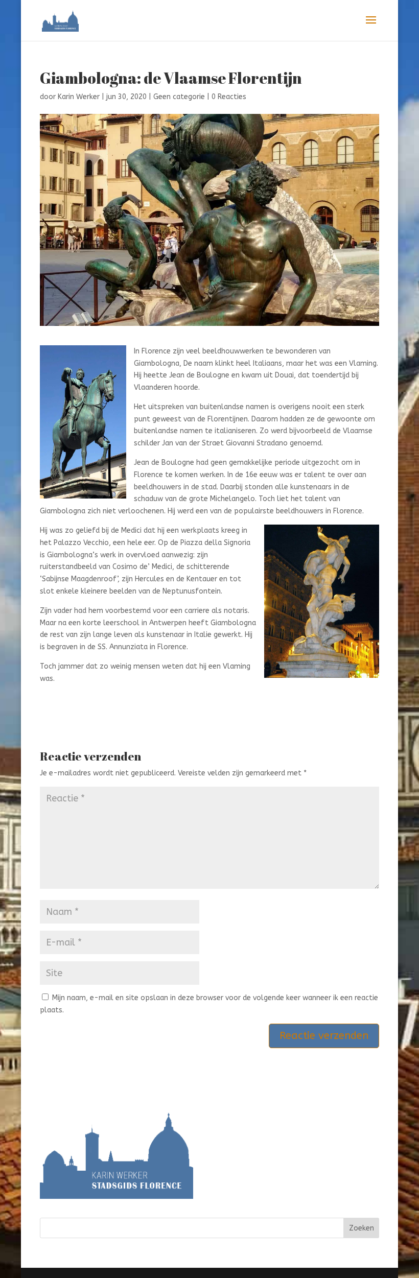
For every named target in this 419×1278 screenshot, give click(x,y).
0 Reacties (229, 96)
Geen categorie (179, 96)
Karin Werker (79, 96)
